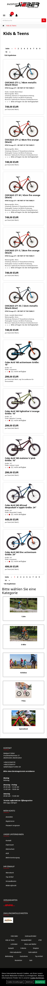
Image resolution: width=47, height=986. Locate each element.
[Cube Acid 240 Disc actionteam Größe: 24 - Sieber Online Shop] (23, 540)
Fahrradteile (32, 952)
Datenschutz (10, 849)
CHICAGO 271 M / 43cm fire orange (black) (22, 196)
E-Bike (23, 644)
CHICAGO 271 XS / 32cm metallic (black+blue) (21, 306)
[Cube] (23, 605)
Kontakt (8, 840)
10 (6, 52)
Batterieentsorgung (13, 857)
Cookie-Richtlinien (37, 978)
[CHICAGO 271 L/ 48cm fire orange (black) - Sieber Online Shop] (23, 128)
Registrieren (10, 821)
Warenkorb (10, 873)
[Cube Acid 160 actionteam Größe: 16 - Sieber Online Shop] (23, 351)
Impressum (10, 845)
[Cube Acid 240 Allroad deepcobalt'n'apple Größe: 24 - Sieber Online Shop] (23, 493)
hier (8, 803)
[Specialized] (23, 718)
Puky (24, 701)
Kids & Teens (11, 26)
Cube (24, 616)
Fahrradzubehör (15, 952)
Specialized (23, 729)
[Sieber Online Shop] (23, 5)
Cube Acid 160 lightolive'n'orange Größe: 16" (22, 412)
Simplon (36, 948)
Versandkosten (11, 881)
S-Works (23, 948)
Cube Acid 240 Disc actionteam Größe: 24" (20, 553)
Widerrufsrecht (11, 885)
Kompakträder (26, 940)
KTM (40, 940)
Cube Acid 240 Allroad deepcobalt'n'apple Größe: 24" (20, 506)
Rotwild (11, 948)
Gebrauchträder (30, 936)
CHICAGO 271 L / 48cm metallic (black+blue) (21, 83)
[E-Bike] (23, 633)
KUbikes (23, 673)
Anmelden (9, 817)
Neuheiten (18, 960)
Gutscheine (24, 956)
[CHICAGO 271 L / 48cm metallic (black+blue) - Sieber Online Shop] (23, 70)
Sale (30, 960)
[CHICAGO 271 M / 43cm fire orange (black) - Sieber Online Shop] (23, 183)
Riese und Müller (30, 944)
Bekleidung (9, 956)
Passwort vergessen (13, 825)
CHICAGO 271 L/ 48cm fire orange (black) (22, 140)
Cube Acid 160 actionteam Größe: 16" (22, 363)
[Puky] (23, 690)
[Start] (3, 26)
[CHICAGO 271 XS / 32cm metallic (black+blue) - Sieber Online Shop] (23, 294)
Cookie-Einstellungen (15, 982)
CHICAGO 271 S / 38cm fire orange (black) (22, 251)
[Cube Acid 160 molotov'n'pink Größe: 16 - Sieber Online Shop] (23, 446)
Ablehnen (29, 982)
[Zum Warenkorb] (10, 16)
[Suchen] (44, 20)
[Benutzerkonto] (16, 15)
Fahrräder (14, 936)
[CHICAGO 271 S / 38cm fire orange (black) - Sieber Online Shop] (23, 238)
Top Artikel (9, 877)
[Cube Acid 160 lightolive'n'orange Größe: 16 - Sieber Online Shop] (23, 399)
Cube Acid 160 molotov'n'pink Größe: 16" (20, 459)
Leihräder (14, 944)
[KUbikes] (23, 661)
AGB (7, 853)
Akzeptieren (40, 982)
